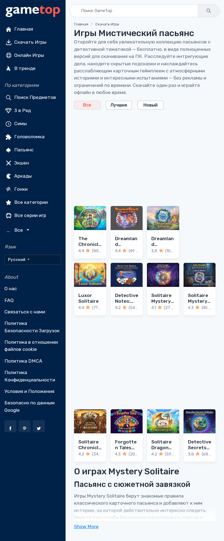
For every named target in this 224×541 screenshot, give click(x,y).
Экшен (21, 163)
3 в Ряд (22, 110)
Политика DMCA (23, 361)
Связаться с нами (24, 311)
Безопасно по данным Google (29, 406)
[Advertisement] (145, 154)
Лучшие (118, 105)
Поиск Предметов (34, 97)
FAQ (9, 300)
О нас (10, 288)
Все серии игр (29, 215)
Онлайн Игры (28, 55)
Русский (17, 259)
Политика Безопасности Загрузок (32, 327)
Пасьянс (23, 149)
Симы (20, 123)
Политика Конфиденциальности (29, 376)
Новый (150, 105)
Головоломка (29, 136)
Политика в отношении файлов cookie (31, 345)
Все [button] (15, 230)
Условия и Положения (29, 391)
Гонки (20, 189)
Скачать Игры (29, 42)
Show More (86, 526)
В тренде (24, 68)
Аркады (22, 176)
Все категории (30, 202)
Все (87, 105)
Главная (23, 29)
